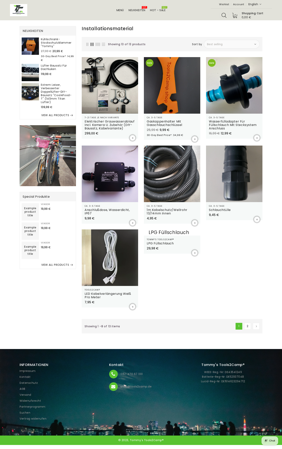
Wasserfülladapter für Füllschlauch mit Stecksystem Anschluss (233, 125)
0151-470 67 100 (131, 374)
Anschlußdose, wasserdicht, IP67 (107, 211)
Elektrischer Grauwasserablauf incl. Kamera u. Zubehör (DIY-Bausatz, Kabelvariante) (109, 125)
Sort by (197, 44)
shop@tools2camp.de (136, 386)
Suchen (25, 413)
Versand (25, 395)
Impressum (28, 371)
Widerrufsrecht (30, 401)
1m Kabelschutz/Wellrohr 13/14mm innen (167, 211)
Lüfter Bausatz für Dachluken (54, 67)
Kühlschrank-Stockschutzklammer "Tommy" (56, 42)
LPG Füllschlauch (160, 243)
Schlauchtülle (220, 210)
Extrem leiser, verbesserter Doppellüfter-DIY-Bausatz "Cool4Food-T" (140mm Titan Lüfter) (56, 93)
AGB (22, 389)
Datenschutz (29, 383)
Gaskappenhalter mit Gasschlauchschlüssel (164, 123)
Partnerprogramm (32, 407)
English (253, 4)
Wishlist (224, 4)
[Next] (256, 326)
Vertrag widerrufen (33, 419)
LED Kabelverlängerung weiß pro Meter (108, 295)
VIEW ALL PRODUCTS (55, 115)
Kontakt (25, 377)
